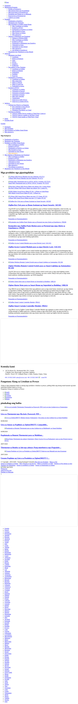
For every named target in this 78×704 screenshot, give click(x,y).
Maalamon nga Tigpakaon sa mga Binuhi (20, 52)
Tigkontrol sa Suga (17, 45)
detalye (25, 219)
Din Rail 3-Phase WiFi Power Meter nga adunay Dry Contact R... (28, 188)
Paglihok (15, 74)
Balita (6, 118)
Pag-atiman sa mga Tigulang (16, 67)
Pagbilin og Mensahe (7, 472)
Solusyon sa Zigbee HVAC (20, 101)
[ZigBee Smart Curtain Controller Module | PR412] (24, 302)
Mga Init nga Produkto (41, 462)
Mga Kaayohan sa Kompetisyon (18, 12)
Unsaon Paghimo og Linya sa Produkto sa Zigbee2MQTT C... (25, 458)
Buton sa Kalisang (17, 58)
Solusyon (7, 53)
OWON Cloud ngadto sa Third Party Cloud (25, 117)
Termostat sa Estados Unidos (20, 93)
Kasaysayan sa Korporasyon (16, 16)
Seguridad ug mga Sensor (20, 46)
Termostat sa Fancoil (18, 91)
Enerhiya (15, 64)
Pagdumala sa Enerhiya (15, 21)
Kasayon (15, 76)
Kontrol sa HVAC (17, 28)
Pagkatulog (15, 72)
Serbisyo (7, 103)
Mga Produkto (9, 128)
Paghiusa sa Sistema (14, 112)
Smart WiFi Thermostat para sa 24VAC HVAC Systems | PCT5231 (28, 183)
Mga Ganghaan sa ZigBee (20, 26)
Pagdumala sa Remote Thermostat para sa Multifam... (22, 435)
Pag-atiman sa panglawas (15, 167)
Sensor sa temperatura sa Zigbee (45, 465)
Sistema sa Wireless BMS (19, 38)
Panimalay (8, 5)
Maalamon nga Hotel (14, 55)
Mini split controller (18, 96)
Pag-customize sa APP (19, 108)
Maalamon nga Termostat (16, 23)
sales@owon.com (6, 470)
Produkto (7, 19)
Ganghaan (15, 57)
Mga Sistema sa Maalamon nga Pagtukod (17, 155)
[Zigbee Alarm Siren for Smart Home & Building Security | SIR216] (32, 281)
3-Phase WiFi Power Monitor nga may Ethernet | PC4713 (25, 178)
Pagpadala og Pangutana (15, 219)
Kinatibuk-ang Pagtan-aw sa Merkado (19, 14)
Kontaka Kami (9, 120)
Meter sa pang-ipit (17, 84)
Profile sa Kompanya (14, 9)
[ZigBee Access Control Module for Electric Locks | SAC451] (29, 243)
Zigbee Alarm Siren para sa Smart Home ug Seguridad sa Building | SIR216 (38, 285)
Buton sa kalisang (17, 70)
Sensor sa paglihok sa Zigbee (25, 465)
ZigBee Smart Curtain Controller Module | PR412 (27, 306)
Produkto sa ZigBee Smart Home (15, 143)
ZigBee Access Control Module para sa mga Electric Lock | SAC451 (34, 247)
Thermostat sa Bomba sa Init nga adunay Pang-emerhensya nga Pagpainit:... (31, 448)
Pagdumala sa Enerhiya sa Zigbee (22, 29)
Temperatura (16, 98)
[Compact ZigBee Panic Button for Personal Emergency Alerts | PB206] (37, 222)
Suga (13, 60)
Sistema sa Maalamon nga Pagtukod (19, 36)
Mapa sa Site (53, 462)
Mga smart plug (17, 81)
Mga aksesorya (16, 35)
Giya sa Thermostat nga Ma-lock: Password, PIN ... (21, 414)
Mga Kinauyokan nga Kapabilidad (18, 11)
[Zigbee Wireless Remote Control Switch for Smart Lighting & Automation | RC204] (35, 262)
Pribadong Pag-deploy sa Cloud (21, 110)
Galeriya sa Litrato (14, 17)
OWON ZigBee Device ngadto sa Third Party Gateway (29, 113)
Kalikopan (15, 65)
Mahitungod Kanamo (11, 7)
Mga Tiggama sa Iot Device (27, 463)
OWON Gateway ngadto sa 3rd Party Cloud (25, 115)
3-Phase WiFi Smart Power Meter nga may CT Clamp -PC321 (27, 198)
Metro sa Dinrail (17, 82)
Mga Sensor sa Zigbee (19, 33)
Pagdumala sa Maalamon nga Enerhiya (24, 43)
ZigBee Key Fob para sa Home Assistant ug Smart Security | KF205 (34, 205)
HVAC (14, 62)
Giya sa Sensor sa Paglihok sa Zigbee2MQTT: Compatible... (24, 425)
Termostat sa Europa (18, 94)
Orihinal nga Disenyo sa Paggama (18, 105)
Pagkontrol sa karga (18, 86)
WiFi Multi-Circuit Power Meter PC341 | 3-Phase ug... (24, 193)
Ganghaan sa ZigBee (18, 69)
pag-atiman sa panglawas (19, 50)
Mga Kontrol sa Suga (18, 31)
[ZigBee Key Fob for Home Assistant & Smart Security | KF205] (29, 201)
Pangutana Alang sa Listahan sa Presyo (12, 389)
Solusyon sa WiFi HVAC (19, 100)
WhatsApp (4, 469)
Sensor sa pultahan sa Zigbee (9, 463)
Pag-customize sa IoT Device (21, 106)
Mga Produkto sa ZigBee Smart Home (19, 24)
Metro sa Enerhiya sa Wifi (45, 463)
